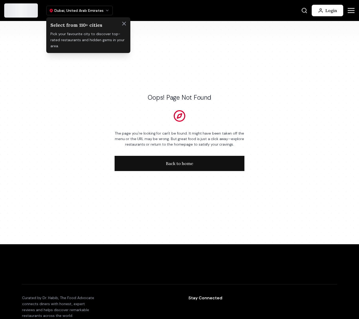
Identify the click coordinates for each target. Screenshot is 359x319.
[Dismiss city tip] (124, 23)
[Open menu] (351, 10)
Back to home (179, 163)
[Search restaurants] (304, 10)
